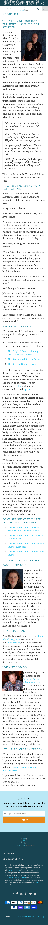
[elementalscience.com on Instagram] (22, 894)
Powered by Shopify (36, 917)
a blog (18, 386)
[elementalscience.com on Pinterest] (26, 894)
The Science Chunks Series (22, 364)
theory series (13, 642)
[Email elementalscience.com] (13, 894)
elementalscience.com (18, 917)
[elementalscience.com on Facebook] (17, 894)
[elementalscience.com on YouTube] (35, 894)
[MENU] (1, 8)
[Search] (38, 8)
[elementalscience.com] (24, 8)
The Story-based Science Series (24, 359)
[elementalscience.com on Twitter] (31, 894)
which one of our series (17, 877)
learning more (14, 870)
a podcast (28, 389)
